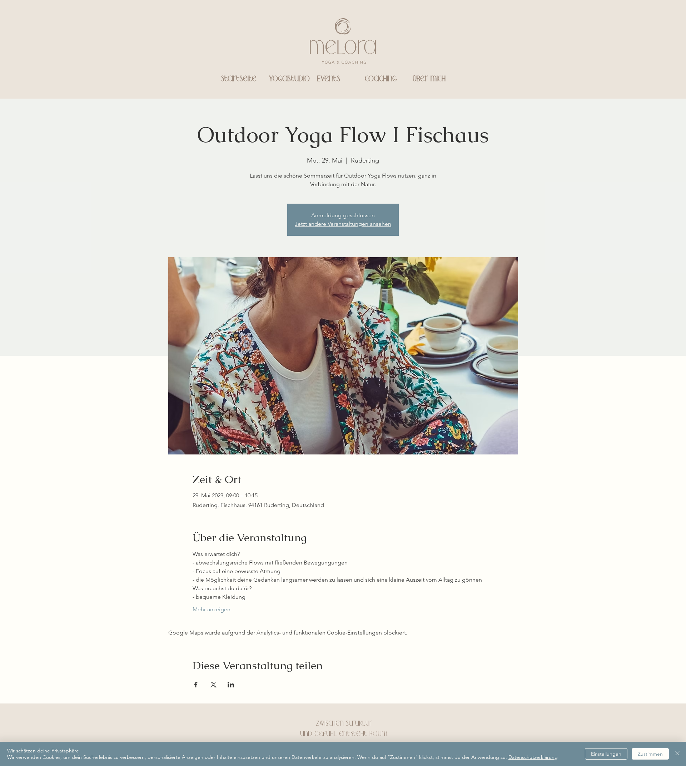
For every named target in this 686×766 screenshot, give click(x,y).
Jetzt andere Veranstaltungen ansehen (343, 223)
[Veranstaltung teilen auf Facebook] (196, 684)
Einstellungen (606, 754)
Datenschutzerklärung (533, 757)
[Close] (677, 753)
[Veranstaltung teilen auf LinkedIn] (231, 684)
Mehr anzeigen (211, 609)
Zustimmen (650, 754)
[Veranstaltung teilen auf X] (213, 684)
